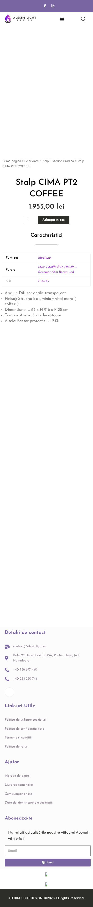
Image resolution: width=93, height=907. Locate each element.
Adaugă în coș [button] (22, 418)
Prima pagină (11, 161)
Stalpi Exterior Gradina (57, 161)
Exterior (43, 281)
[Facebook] (44, 6)
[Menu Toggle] (62, 19)
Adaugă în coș (53, 219)
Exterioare (31, 161)
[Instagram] (53, 6)
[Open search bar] (83, 19)
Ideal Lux (44, 257)
